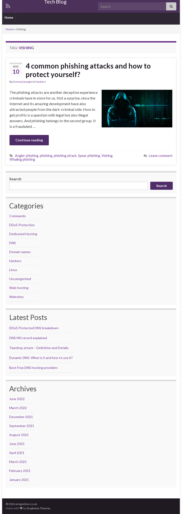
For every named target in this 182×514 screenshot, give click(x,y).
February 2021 (20, 471)
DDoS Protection (22, 225)
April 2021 (16, 453)
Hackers (40, 81)
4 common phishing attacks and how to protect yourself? (88, 69)
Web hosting (18, 288)
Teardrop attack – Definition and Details (38, 348)
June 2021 (17, 444)
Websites (16, 297)
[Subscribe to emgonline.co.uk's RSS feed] (8, 5)
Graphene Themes (38, 508)
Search (15, 179)
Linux (13, 270)
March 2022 (18, 408)
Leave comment (161, 156)
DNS (12, 243)
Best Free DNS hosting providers (33, 368)
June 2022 (17, 399)
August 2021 (19, 435)
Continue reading (29, 140)
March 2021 (18, 462)
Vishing (107, 156)
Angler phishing (26, 156)
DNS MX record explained (28, 338)
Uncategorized (20, 279)
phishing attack (65, 156)
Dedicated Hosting (23, 234)
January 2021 (19, 480)
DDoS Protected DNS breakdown (34, 328)
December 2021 (21, 417)
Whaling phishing (22, 159)
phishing (46, 156)
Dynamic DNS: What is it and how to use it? (41, 358)
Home (9, 17)
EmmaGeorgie (22, 81)
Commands (17, 216)
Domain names (20, 252)
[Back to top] (171, 503)
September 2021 (21, 426)
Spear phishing (89, 156)
